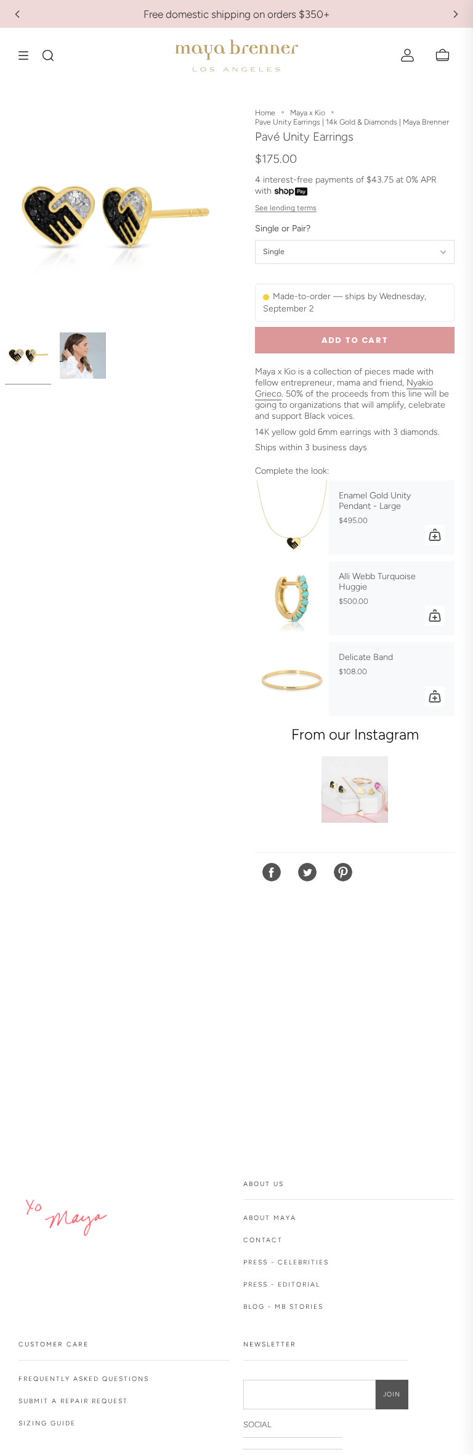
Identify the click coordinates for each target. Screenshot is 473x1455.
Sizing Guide (47, 1423)
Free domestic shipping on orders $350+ (237, 14)
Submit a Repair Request (73, 1401)
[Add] (435, 535)
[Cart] (443, 55)
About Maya (269, 1218)
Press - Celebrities (286, 1262)
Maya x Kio (307, 112)
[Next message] (456, 14)
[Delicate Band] (292, 679)
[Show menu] (27, 55)
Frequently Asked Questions (83, 1379)
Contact (263, 1240)
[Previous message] (17, 14)
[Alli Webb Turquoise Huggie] (292, 598)
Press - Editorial (281, 1284)
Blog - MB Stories (283, 1307)
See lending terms (286, 208)
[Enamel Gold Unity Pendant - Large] (292, 517)
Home (265, 112)
